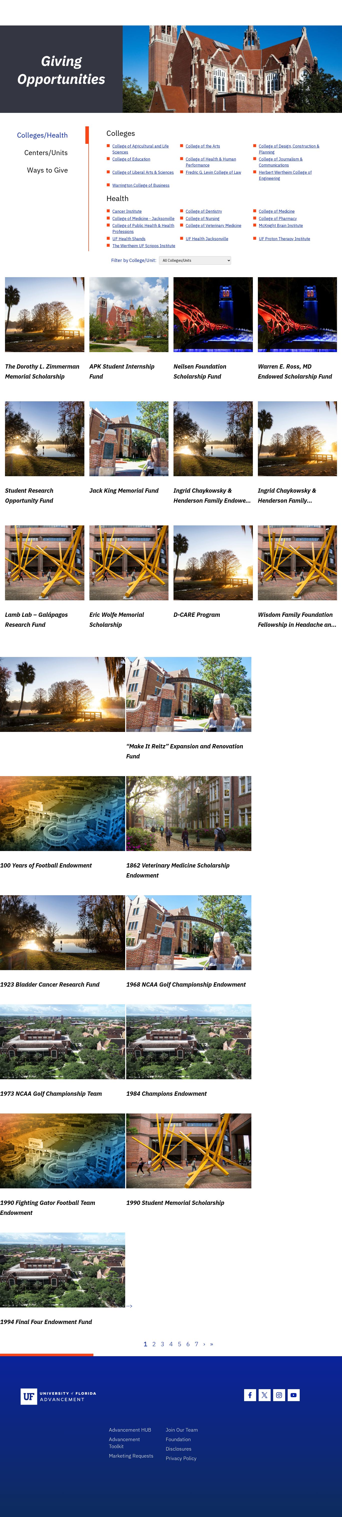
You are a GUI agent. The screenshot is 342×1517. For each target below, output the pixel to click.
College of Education (131, 159)
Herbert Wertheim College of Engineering (285, 175)
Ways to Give (47, 170)
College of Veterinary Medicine (213, 225)
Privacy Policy (181, 1458)
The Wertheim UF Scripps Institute (143, 245)
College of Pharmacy (278, 218)
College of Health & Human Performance (211, 162)
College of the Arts (203, 146)
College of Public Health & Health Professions (143, 228)
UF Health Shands (128, 238)
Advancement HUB (130, 1429)
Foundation (178, 1439)
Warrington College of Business (140, 185)
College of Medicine (277, 211)
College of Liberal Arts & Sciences (143, 172)
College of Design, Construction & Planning (289, 149)
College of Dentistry (204, 211)
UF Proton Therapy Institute (284, 238)
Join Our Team (182, 1429)
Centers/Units (46, 152)
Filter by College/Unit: (133, 260)
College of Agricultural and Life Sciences (140, 149)
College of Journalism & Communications (281, 162)
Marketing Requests (131, 1455)
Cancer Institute (127, 211)
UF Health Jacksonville (207, 238)
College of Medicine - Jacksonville (143, 218)
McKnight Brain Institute (281, 225)
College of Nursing (203, 218)
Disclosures (179, 1448)
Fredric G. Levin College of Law (213, 172)
